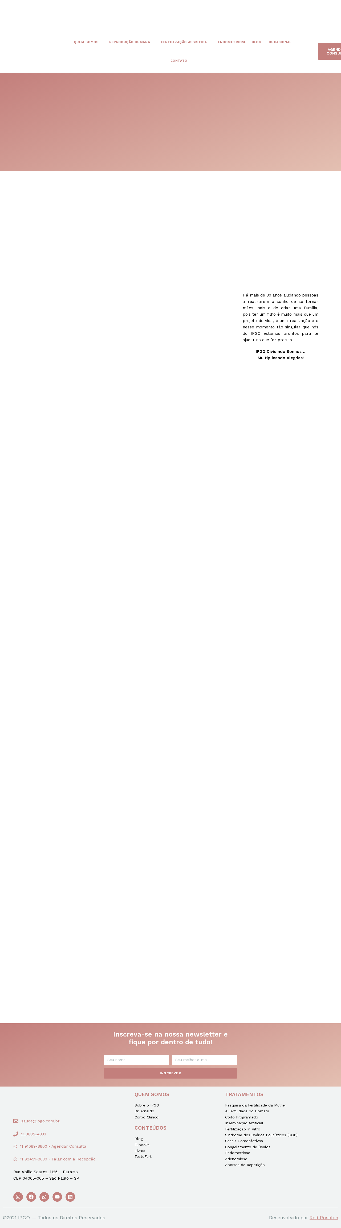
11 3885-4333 (33, 1134)
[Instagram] (18, 1197)
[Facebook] (31, 1197)
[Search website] (199, 60)
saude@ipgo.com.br (40, 1121)
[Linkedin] (70, 1197)
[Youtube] (57, 1197)
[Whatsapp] (44, 1197)
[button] (50, 1147)
